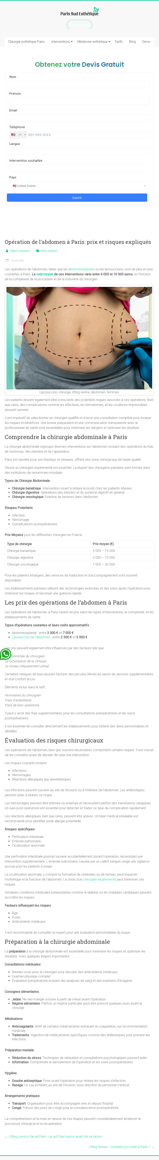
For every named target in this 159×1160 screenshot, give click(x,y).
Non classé (49, 251)
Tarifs (119, 42)
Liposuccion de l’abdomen (31, 637)
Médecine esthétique (92, 42)
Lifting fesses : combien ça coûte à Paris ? (121, 1147)
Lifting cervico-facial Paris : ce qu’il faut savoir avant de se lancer (53, 1137)
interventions (61, 42)
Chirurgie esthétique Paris (26, 42)
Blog (132, 42)
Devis (146, 42)
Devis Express (79, 24)
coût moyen (44, 274)
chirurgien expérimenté (99, 879)
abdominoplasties (81, 269)
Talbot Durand (19, 251)
